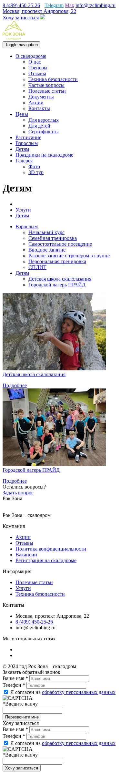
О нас (34, 62)
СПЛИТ (37, 267)
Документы (41, 96)
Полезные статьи (47, 91)
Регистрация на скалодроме (45, 560)
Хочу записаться (21, 17)
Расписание (28, 137)
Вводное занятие (47, 250)
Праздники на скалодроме (44, 155)
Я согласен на (62, 692)
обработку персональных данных (79, 692)
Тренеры (37, 67)
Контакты (39, 108)
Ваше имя (15, 678)
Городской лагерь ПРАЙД (57, 284)
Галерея (24, 160)
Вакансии (26, 554)
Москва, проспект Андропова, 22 (39, 11)
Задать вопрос (18, 492)
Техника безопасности (53, 79)
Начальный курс (46, 232)
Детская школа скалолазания (59, 279)
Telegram (54, 5)
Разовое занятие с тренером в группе (69, 255)
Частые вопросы (46, 85)
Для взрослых (43, 120)
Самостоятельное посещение (60, 244)
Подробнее (15, 385)
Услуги (23, 588)
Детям (22, 149)
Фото (34, 166)
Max (69, 5)
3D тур (36, 172)
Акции (36, 102)
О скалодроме (30, 56)
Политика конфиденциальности (50, 549)
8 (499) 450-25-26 (21, 5)
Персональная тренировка (57, 261)
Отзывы (37, 73)
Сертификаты (43, 131)
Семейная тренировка (52, 238)
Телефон (14, 685)
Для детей (39, 126)
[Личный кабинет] (42, 17)
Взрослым (26, 143)
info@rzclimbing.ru (96, 5)
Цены (21, 114)
